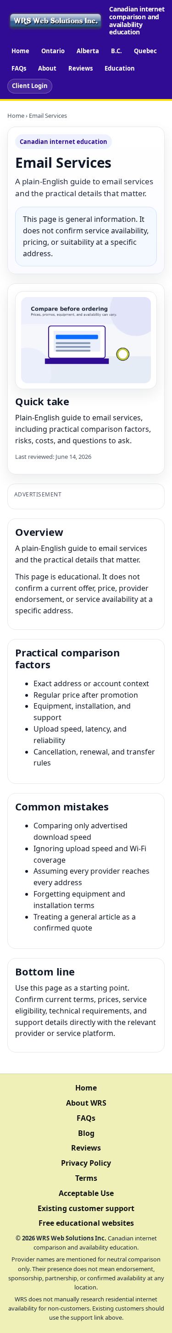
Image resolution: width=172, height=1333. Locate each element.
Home (20, 51)
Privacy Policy (86, 1163)
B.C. (116, 51)
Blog (86, 1133)
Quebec (145, 51)
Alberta (88, 51)
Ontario (53, 51)
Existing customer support (86, 1208)
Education (120, 68)
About (47, 68)
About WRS (86, 1103)
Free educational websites (86, 1223)
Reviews (80, 68)
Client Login (30, 86)
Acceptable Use (86, 1193)
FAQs (18, 68)
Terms (86, 1178)
